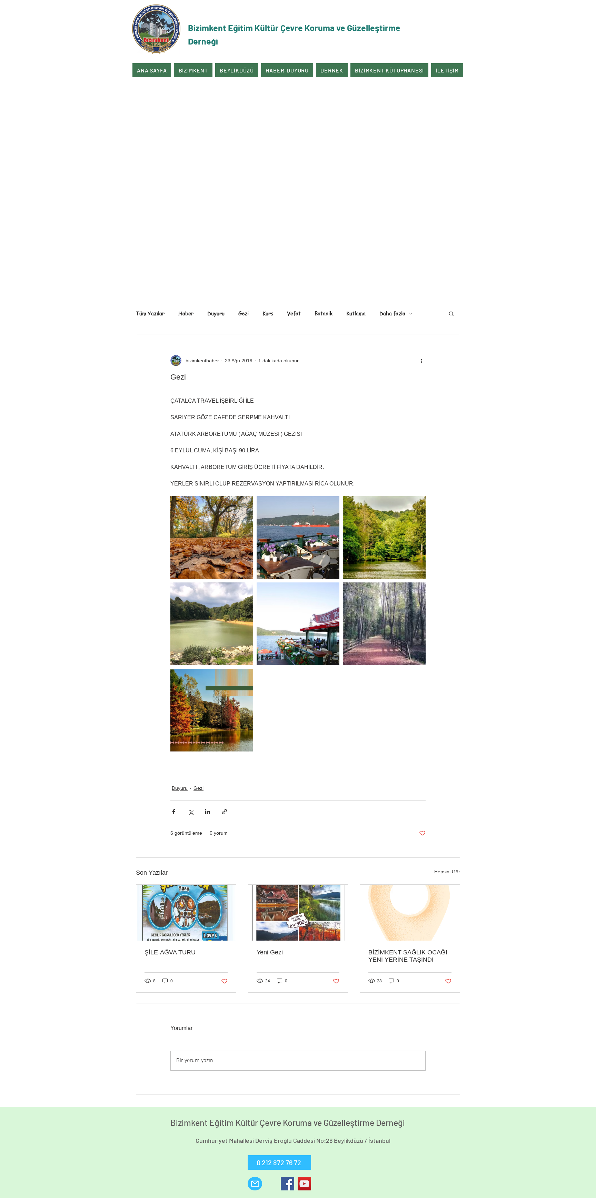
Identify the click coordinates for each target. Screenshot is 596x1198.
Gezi (243, 313)
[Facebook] (287, 1183)
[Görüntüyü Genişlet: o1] (298, 623)
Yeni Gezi (270, 952)
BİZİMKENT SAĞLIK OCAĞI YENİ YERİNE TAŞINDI (407, 956)
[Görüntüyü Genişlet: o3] (211, 710)
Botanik (323, 313)
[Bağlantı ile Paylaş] (224, 811)
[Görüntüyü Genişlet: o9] (298, 537)
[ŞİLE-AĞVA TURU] (186, 913)
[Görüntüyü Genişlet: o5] (384, 537)
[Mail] (255, 1183)
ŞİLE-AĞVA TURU (170, 952)
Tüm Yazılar (150, 313)
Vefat (294, 313)
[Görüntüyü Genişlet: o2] (211, 623)
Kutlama (356, 313)
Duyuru (216, 313)
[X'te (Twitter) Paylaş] (190, 811)
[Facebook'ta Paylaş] (173, 811)
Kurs (267, 313)
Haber (185, 313)
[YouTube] (304, 1183)
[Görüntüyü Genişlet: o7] (384, 623)
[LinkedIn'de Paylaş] (207, 811)
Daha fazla (392, 313)
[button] (451, 313)
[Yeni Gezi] (298, 913)
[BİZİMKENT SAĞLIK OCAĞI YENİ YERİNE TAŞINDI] (410, 913)
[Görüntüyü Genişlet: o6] (211, 537)
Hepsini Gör (447, 871)
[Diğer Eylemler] (421, 360)
